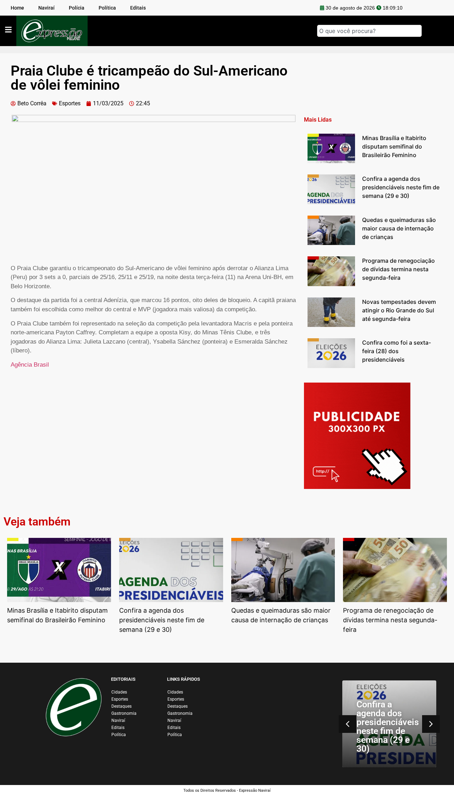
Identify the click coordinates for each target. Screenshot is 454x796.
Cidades (119, 692)
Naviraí (118, 720)
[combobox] (369, 31)
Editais (117, 727)
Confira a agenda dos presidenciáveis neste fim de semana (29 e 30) (387, 726)
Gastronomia (124, 713)
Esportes (70, 103)
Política (118, 734)
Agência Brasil (30, 364)
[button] (431, 724)
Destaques (121, 706)
